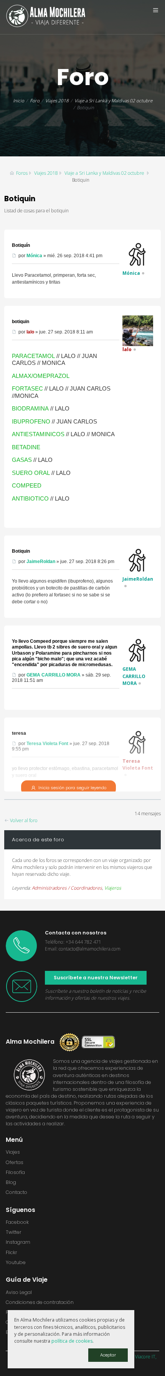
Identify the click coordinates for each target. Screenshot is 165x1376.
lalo (30, 332)
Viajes (13, 1152)
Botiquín (21, 245)
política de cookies (71, 1341)
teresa (19, 733)
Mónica (34, 255)
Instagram (18, 1242)
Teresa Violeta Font (47, 743)
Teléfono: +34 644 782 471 (73, 942)
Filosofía (15, 1172)
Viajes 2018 (57, 100)
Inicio (18, 100)
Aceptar (108, 1355)
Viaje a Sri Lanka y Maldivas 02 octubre (113, 100)
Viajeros (112, 888)
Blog (11, 1182)
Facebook (17, 1222)
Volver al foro (23, 820)
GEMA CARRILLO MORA (53, 675)
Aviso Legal (19, 1292)
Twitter (13, 1232)
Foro (35, 100)
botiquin (20, 321)
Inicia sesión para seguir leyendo (72, 788)
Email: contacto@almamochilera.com (82, 949)
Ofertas (14, 1162)
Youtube (16, 1262)
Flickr (11, 1252)
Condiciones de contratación (40, 1302)
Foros (22, 173)
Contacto (16, 1192)
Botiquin (21, 551)
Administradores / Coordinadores (67, 888)
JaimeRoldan (40, 561)
